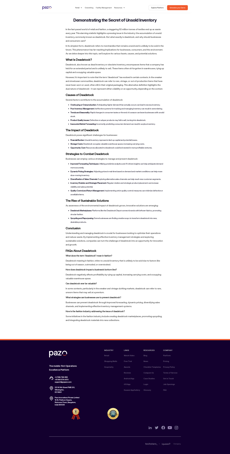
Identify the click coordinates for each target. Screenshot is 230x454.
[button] (79, 8)
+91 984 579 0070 (62, 379)
